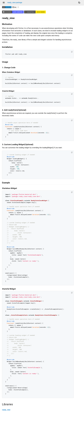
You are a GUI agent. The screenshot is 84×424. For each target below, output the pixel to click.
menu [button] (3, 2)
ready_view (6, 410)
